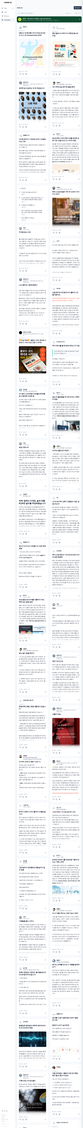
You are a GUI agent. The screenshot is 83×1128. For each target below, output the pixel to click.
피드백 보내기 (3, 1114)
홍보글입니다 (22, 30)
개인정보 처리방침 (4, 1119)
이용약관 (3, 1118)
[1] (20, 534)
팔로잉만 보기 (78, 13)
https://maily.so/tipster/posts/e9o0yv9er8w (65, 793)
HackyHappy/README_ (59, 298)
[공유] (26, 74)
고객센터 (3, 1116)
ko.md (68, 298)
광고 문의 (3, 1121)
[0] (20, 74)
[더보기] (45, 27)
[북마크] (45, 74)
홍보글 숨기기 (69, 13)
